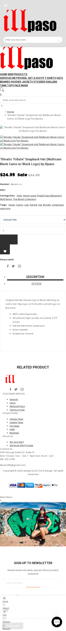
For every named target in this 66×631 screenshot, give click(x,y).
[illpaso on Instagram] (19, 266)
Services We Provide (21, 445)
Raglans (51, 81)
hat (40, 205)
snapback (58, 205)
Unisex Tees (16, 419)
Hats (59, 78)
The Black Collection (24, 199)
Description (35, 276)
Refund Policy (17, 406)
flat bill (33, 205)
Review (37, 283)
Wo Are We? (17, 442)
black (12, 205)
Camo (19, 205)
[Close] (61, 507)
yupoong (5, 208)
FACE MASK (21, 85)
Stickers (39, 81)
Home (3, 74)
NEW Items (6, 199)
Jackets (27, 81)
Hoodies (16, 81)
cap (26, 205)
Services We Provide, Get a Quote (22, 78)
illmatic (47, 205)
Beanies (5, 81)
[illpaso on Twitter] (13, 266)
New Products (17, 74)
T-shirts (50, 78)
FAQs (12, 403)
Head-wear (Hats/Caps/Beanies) (42, 195)
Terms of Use (17, 410)
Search (14, 399)
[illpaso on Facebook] (8, 266)
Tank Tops (7, 85)
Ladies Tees (16, 422)
